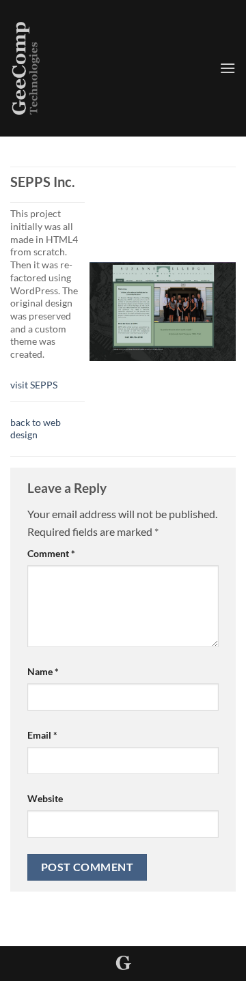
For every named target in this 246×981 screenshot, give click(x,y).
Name (43, 671)
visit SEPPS (33, 384)
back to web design (35, 428)
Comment (51, 553)
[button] (227, 68)
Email (42, 735)
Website (45, 798)
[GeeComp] (109, 68)
